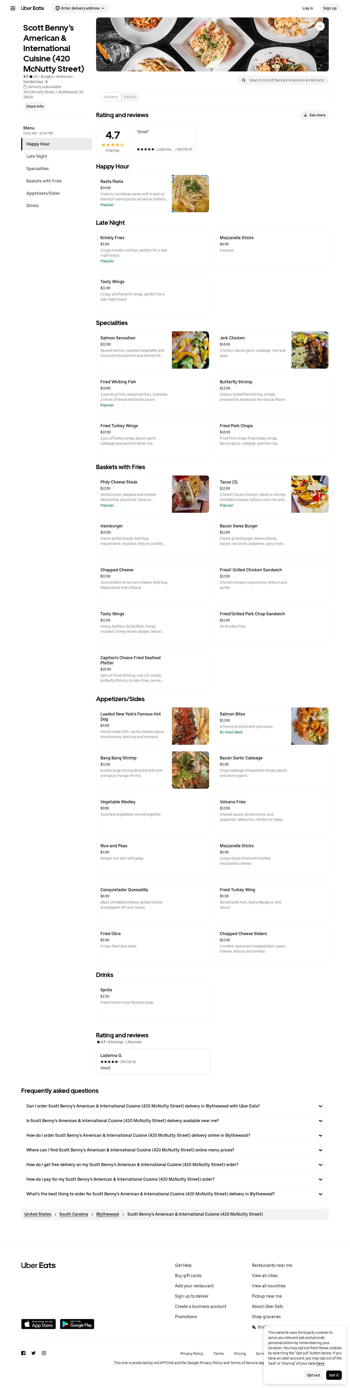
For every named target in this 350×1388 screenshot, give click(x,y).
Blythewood (107, 1214)
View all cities (265, 1275)
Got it (334, 1375)
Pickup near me (267, 1296)
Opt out (313, 1375)
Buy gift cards (188, 1275)
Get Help (183, 1265)
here (320, 1363)
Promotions (186, 1316)
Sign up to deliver (192, 1296)
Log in (308, 8)
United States (37, 1214)
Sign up (330, 8)
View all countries (269, 1285)
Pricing (240, 1354)
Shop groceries (266, 1316)
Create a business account (200, 1306)
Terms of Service (244, 1363)
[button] (175, 1106)
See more (318, 115)
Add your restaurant (194, 1285)
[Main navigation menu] (13, 8)
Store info (35, 106)
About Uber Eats (267, 1306)
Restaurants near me (272, 1265)
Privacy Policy (191, 1354)
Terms (218, 1354)
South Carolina (73, 1214)
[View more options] (320, 26)
